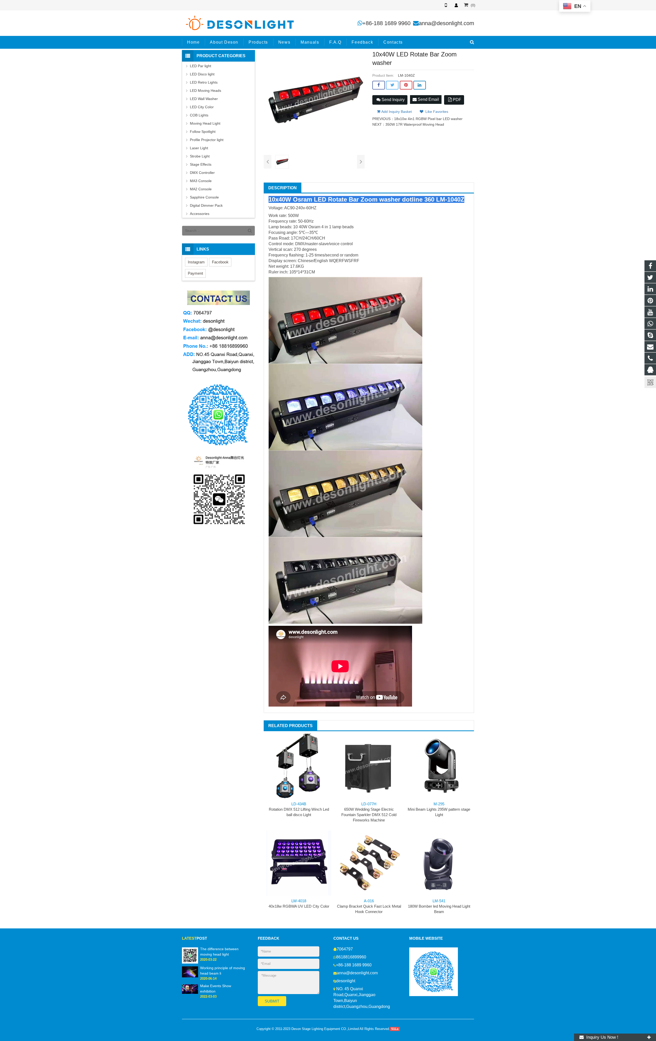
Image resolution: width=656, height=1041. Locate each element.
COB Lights (199, 115)
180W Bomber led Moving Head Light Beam (439, 906)
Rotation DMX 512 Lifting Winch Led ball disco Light (299, 809)
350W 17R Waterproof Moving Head (414, 124)
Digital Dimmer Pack (206, 205)
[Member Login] (456, 5)
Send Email (428, 99)
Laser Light (199, 148)
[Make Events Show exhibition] (190, 989)
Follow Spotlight (203, 132)
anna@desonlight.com (446, 23)
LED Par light (200, 66)
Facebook (220, 262)
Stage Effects (200, 164)
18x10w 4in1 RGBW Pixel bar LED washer (428, 119)
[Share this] (378, 85)
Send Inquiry (393, 99)
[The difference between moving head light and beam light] (190, 955)
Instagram (196, 262)
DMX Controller (202, 173)
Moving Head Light (205, 123)
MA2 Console (201, 189)
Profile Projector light (206, 140)
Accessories (199, 214)
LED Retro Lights (204, 82)
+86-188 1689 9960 (386, 23)
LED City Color (202, 107)
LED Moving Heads (205, 90)
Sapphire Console (204, 197)
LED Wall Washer (204, 99)
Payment (195, 273)
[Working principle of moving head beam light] (190, 972)
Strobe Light (200, 156)
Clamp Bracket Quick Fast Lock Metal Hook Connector (369, 906)
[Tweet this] (392, 85)
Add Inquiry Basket (396, 112)
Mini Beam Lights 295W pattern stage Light (439, 809)
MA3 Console (201, 181)
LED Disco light (202, 74)
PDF (456, 99)
